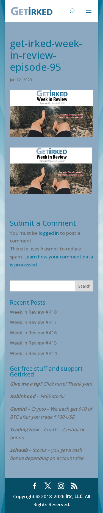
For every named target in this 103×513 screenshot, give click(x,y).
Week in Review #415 (33, 343)
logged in (49, 233)
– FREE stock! (37, 396)
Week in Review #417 (33, 322)
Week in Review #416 (33, 332)
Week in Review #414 (33, 353)
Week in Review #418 (33, 312)
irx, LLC (74, 496)
